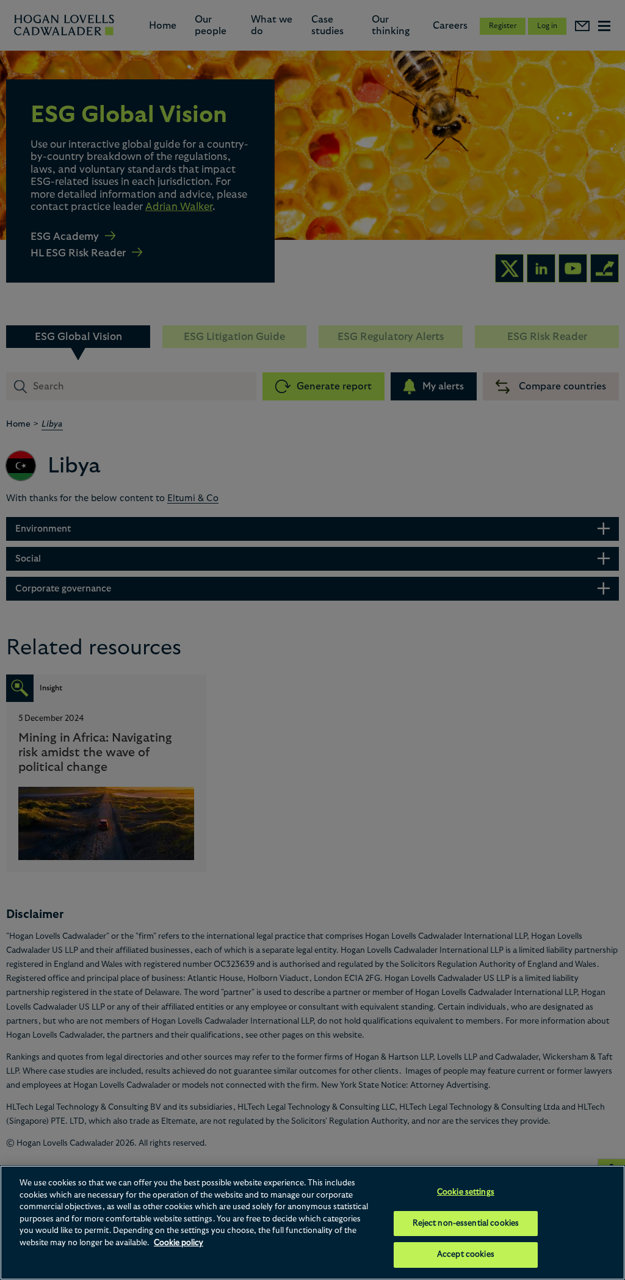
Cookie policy (178, 1243)
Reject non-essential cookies (466, 1224)
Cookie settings (465, 1192)
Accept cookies (465, 1255)
